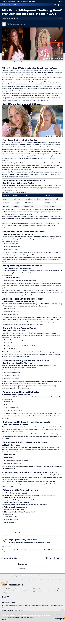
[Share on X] (10, 18)
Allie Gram (12, 532)
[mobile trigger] (62, 4)
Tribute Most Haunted (13, 589)
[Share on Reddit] (14, 18)
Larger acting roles (10, 454)
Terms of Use (31, 1)
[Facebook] (2, 596)
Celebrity (14, 23)
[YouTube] (8, 596)
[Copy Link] (17, 18)
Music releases (8, 457)
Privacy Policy (22, 1)
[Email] (58, 558)
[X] (5, 596)
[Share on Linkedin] (12, 18)
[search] (51, 4)
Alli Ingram (19, 532)
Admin (9, 23)
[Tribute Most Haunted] (9, 4)
